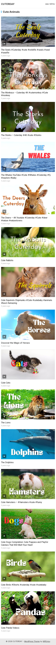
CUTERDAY (7, 4)
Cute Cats (5, 382)
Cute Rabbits (7, 260)
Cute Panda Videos (10, 628)
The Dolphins (7, 462)
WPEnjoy (46, 641)
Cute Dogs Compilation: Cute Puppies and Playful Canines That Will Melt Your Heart (24, 543)
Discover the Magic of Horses (15, 343)
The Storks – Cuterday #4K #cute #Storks (21, 135)
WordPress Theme (32, 641)
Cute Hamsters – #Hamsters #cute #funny (21, 502)
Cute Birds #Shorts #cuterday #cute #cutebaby (23, 584)
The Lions (5, 422)
